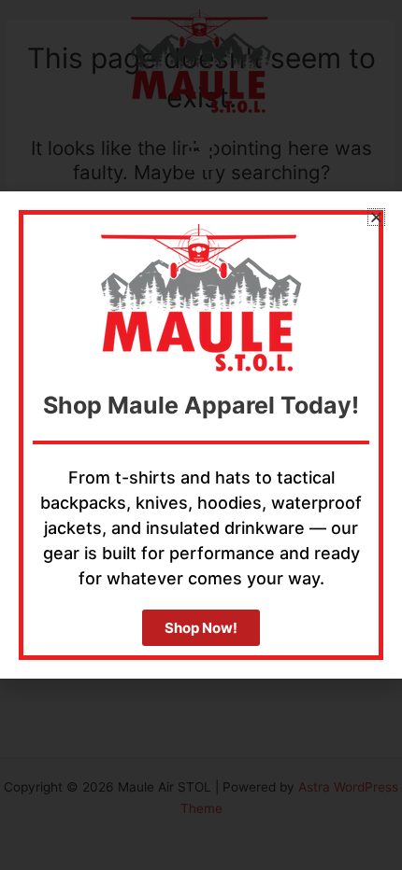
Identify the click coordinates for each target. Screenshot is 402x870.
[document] (201, 435)
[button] (376, 217)
